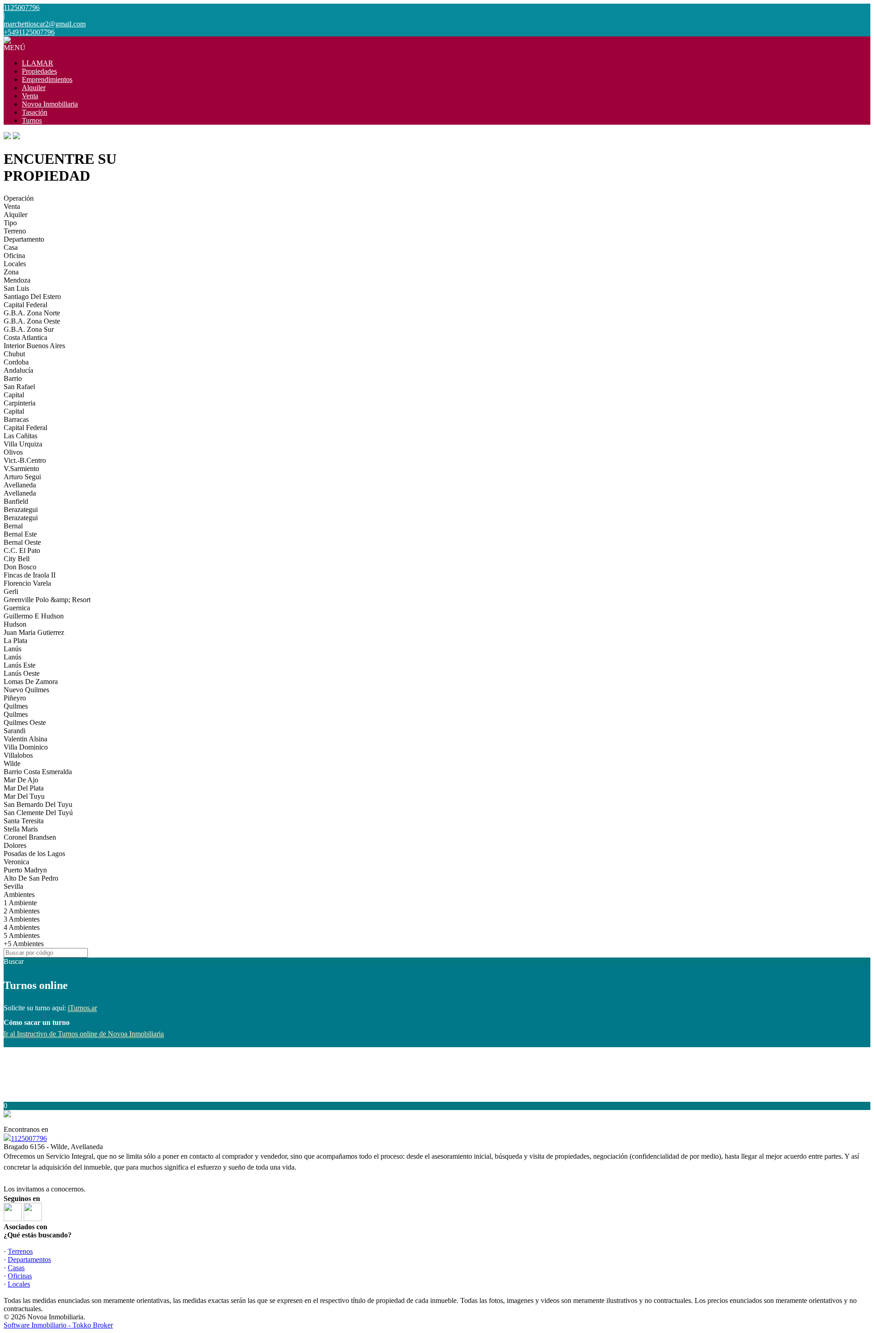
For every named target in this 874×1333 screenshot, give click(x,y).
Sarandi (14, 731)
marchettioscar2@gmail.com (45, 24)
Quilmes (16, 706)
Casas (16, 1268)
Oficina (14, 255)
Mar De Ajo (21, 780)
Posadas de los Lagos (34, 853)
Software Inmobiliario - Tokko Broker (58, 1325)
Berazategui (21, 509)
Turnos (32, 120)
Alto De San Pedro (31, 878)
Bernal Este (20, 534)
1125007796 (29, 1138)
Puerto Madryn (25, 870)
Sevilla (13, 886)
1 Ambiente (20, 903)
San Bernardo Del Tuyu (38, 804)
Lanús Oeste (22, 673)
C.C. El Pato (22, 550)
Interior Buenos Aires (34, 346)
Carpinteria (20, 403)
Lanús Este (20, 665)
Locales (15, 264)
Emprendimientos (47, 79)
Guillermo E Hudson (34, 616)
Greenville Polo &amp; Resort (47, 599)
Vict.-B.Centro (25, 460)
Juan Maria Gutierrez (34, 632)
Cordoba (16, 362)
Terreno (15, 231)
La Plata (15, 640)
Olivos (13, 452)
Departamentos (29, 1259)
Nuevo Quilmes (26, 690)
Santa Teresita (24, 821)
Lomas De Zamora (31, 681)
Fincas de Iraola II (30, 575)
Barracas (16, 419)
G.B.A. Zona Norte (32, 313)
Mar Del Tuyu (24, 796)
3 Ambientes (22, 919)
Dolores (15, 845)
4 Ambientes (22, 927)
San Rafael (19, 386)
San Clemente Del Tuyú (38, 812)
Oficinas (20, 1276)
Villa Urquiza (23, 444)
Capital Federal (25, 305)
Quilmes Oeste (25, 722)
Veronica (16, 862)
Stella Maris (21, 829)
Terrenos (20, 1251)
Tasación (34, 112)
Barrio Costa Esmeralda (38, 771)
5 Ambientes (22, 935)
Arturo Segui (22, 477)
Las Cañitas (20, 436)
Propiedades (39, 71)
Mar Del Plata (24, 788)
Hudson (15, 624)
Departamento (24, 239)
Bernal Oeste (22, 542)
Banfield (16, 501)
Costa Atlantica (25, 337)
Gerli (11, 591)
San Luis (16, 288)
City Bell (17, 559)
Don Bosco (20, 567)
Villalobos (18, 755)
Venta (30, 96)
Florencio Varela (27, 583)
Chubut (14, 354)
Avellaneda (20, 485)
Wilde (12, 763)
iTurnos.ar (82, 1008)
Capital (14, 395)
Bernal (13, 526)
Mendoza (17, 280)
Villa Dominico (26, 747)
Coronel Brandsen (30, 837)
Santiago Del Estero (32, 296)
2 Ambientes (22, 911)
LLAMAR (37, 63)
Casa (11, 247)
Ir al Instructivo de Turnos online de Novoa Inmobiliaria (84, 1034)
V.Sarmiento (21, 468)
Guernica (17, 608)
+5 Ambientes (24, 944)
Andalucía (18, 370)
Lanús (12, 649)
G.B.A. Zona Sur (29, 329)
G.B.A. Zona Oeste (32, 321)
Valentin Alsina (25, 739)
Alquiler (34, 87)
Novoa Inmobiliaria (50, 104)
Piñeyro (15, 698)
